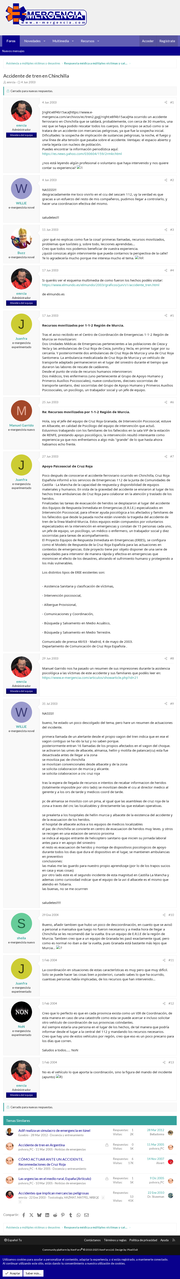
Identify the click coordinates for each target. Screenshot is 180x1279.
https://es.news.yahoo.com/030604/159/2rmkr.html (82, 153)
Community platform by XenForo (78, 1249)
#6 (172, 402)
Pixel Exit (132, 1249)
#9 (172, 703)
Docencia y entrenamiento (67, 1135)
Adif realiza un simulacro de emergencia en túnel (54, 1130)
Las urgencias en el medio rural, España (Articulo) (54, 1178)
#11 (171, 960)
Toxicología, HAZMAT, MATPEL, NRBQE (73, 1197)
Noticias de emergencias (70, 1149)
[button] (44, 41)
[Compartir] (166, 102)
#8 (172, 658)
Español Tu (14, 1240)
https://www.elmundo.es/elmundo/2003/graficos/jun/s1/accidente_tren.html (100, 285)
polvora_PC (25, 1149)
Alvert (160, 1163)
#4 (172, 270)
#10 (171, 915)
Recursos (87, 41)
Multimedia (60, 41)
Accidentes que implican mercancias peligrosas (53, 1193)
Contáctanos (92, 1240)
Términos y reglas (115, 1240)
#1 (172, 102)
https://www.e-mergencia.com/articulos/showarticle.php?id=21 (90, 677)
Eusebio (23, 1135)
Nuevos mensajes (13, 51)
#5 (172, 315)
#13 (171, 1062)
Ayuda (164, 1240)
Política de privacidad (143, 1240)
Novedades (32, 41)
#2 (172, 180)
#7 (172, 456)
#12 (171, 1003)
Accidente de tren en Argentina (41, 1145)
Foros (11, 41)
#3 (172, 229)
